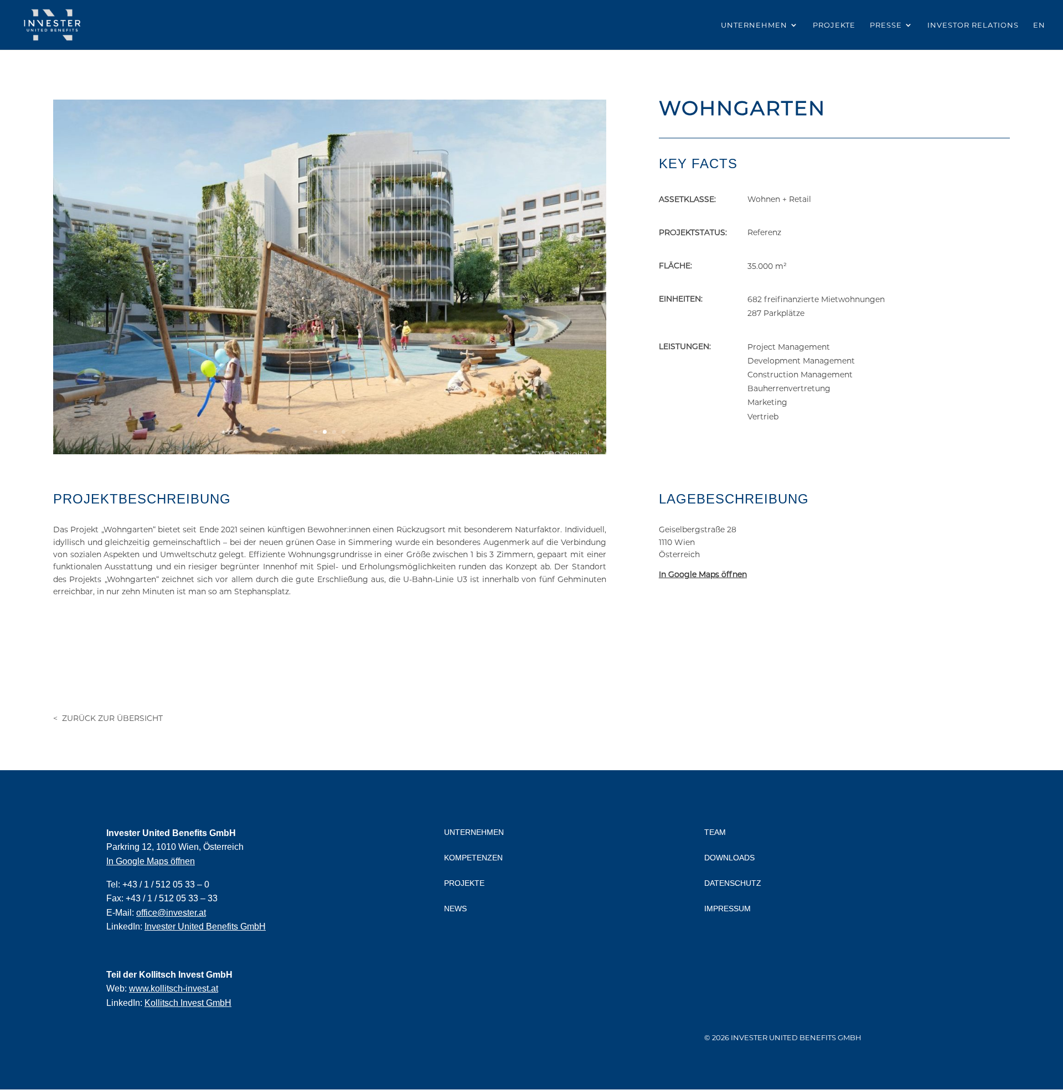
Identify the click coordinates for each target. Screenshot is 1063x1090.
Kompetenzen (473, 857)
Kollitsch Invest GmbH (188, 1003)
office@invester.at (171, 912)
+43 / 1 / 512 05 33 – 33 (172, 898)
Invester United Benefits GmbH (205, 926)
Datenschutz (732, 883)
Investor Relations (973, 25)
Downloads (729, 857)
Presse (886, 25)
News (455, 908)
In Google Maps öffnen (150, 861)
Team (715, 832)
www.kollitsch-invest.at (173, 988)
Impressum (727, 908)
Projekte (834, 25)
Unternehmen (754, 25)
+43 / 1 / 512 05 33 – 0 (165, 884)
